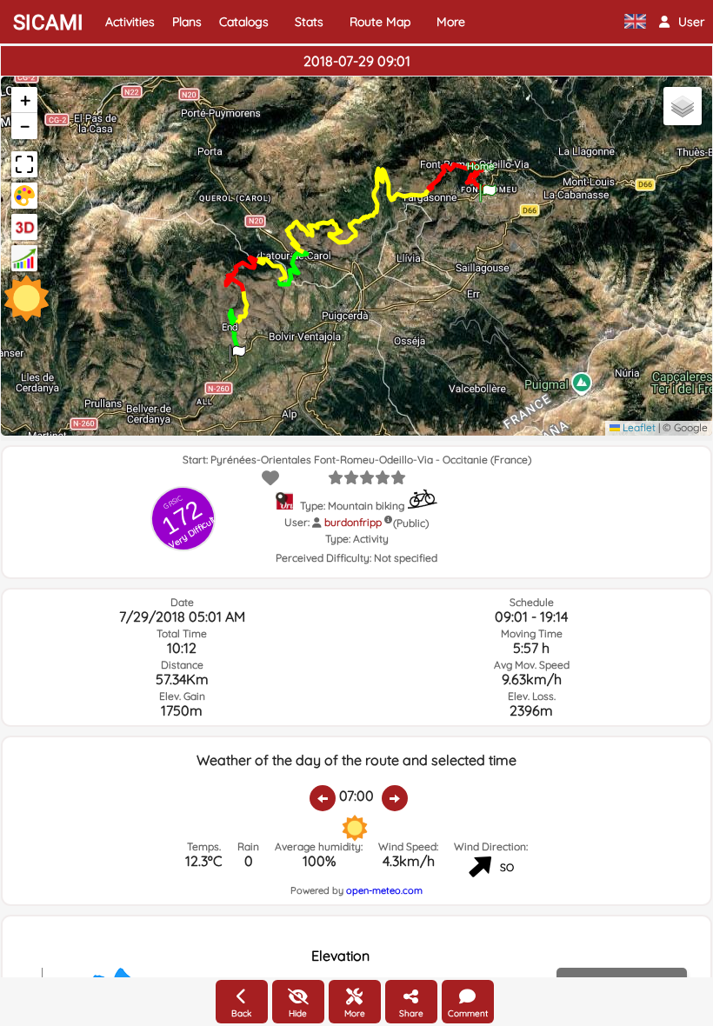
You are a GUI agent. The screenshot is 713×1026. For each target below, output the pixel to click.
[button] (681, 21)
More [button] (450, 22)
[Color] (24, 196)
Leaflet (638, 427)
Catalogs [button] (244, 22)
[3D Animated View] (24, 227)
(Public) (411, 523)
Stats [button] (309, 22)
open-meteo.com (384, 890)
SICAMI (48, 22)
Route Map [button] (380, 22)
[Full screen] (24, 164)
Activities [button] (130, 22)
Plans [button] (187, 22)
